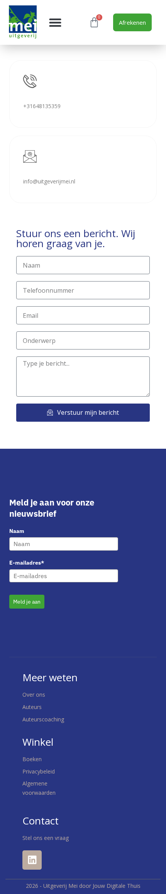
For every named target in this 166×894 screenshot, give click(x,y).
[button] (55, 22)
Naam (16, 531)
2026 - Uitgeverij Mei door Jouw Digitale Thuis (83, 885)
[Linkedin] (32, 860)
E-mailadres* (26, 562)
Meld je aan (27, 601)
